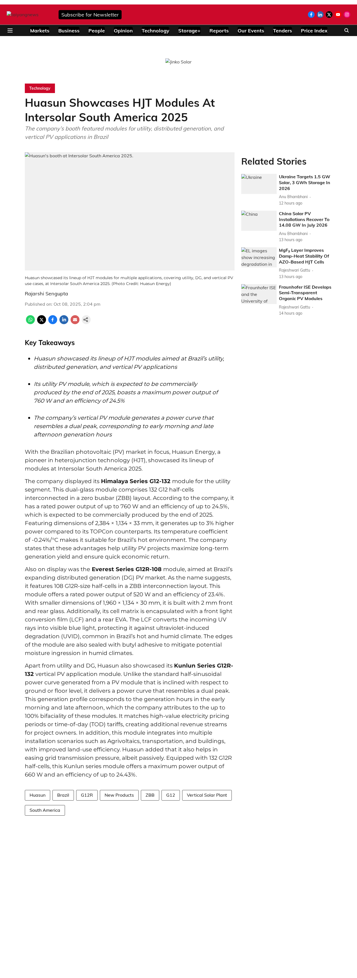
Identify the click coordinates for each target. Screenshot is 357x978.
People (96, 30)
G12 (170, 795)
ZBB (150, 795)
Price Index (314, 30)
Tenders (282, 30)
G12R (87, 795)
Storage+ (189, 30)
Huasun (37, 795)
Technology (155, 30)
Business (68, 30)
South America (45, 810)
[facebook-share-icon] (52, 322)
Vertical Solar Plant (207, 795)
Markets (39, 30)
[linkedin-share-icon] (63, 322)
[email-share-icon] (75, 322)
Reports (219, 30)
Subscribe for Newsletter (90, 14)
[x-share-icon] (41, 322)
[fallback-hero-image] (259, 184)
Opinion (123, 30)
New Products (119, 795)
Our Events (251, 30)
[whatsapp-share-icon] (30, 322)
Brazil (63, 795)
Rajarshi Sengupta (46, 293)
